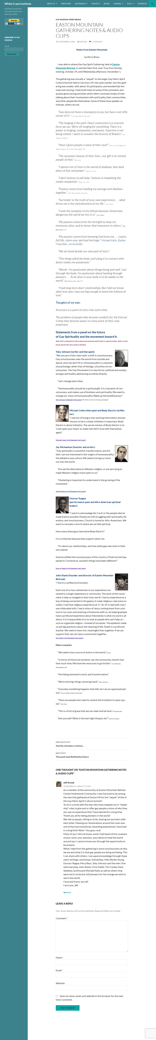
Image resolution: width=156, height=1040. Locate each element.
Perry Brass (75, 19)
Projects (96, 4)
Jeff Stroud (68, 782)
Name (59, 957)
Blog (129, 4)
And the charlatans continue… (70, 744)
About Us (51, 4)
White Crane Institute (18, 3)
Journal (117, 4)
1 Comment (97, 41)
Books (107, 4)
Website (60, 983)
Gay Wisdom (80, 4)
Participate (66, 4)
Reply (68, 892)
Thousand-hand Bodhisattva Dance (72, 755)
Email (59, 970)
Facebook (142, 4)
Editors (83, 41)
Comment (62, 918)
